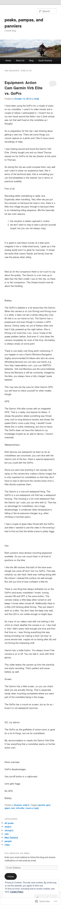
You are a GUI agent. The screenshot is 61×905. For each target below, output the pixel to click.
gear (48, 804)
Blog (31, 60)
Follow (11, 876)
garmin (41, 804)
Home (8, 60)
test (13, 808)
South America (45, 60)
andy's (26, 804)
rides (7, 844)
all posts (18, 804)
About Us (20, 60)
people (8, 841)
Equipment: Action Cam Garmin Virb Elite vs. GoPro (24, 88)
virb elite (20, 808)
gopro (7, 808)
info (7, 834)
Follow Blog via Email (17, 853)
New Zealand (11, 837)
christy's (9, 830)
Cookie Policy (16, 891)
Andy (36, 98)
